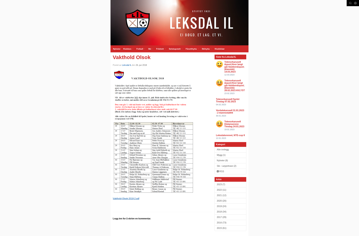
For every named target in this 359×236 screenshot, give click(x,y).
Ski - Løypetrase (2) (226, 166)
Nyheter (116, 49)
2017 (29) (221, 217)
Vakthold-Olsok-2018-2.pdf (126, 198)
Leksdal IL (126, 65)
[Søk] (350, 3)
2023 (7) (221, 184)
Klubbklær (220, 49)
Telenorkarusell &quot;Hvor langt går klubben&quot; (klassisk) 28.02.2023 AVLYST (234, 85)
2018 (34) (221, 212)
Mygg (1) (221, 155)
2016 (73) (221, 222)
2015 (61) (221, 228)
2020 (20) (221, 201)
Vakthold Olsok (132, 57)
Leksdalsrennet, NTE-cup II (230, 135)
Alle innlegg (223, 149)
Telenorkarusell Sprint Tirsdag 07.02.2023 (227, 100)
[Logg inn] (355, 3)
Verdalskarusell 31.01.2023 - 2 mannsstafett (230, 111)
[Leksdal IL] (179, 22)
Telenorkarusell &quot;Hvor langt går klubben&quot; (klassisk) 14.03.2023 (234, 67)
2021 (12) (221, 195)
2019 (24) (221, 206)
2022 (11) (221, 190)
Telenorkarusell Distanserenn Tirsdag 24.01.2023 (234, 124)
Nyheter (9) (222, 160)
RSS (221, 171)
